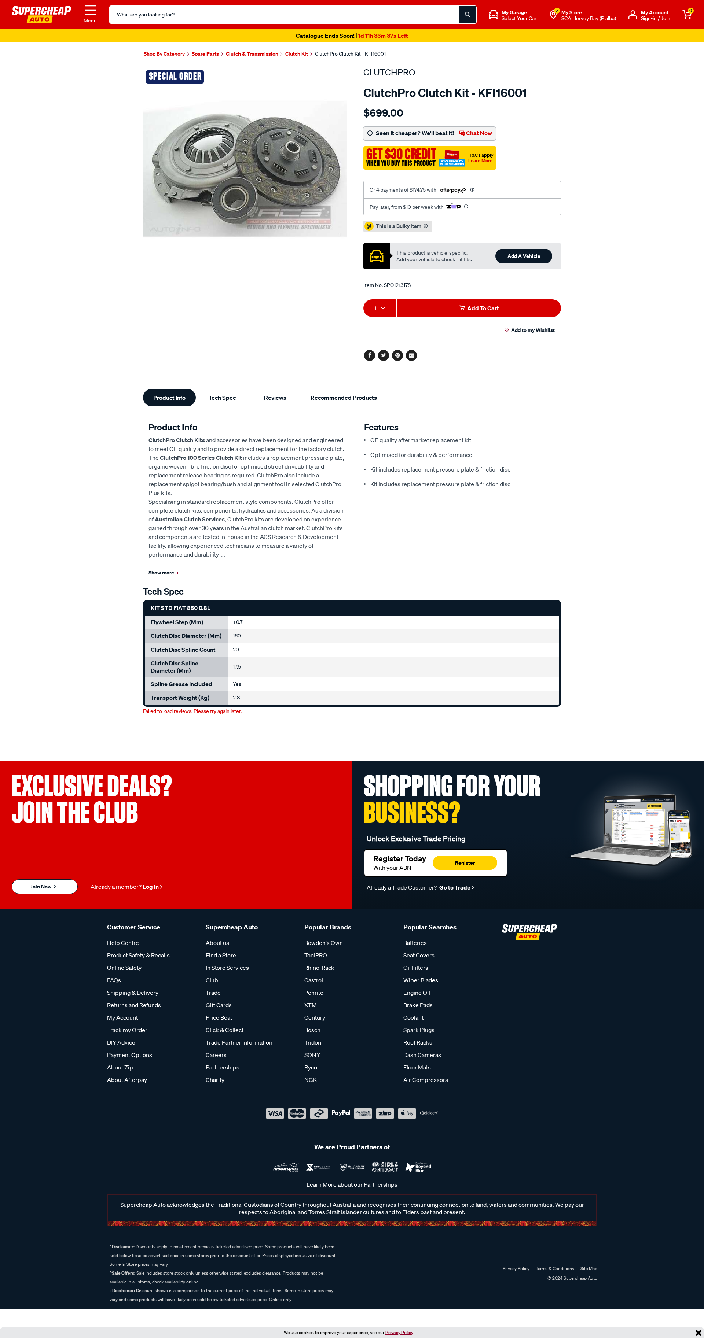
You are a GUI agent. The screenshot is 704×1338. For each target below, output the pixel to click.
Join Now (41, 886)
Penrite (313, 992)
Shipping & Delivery (132, 992)
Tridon (312, 1042)
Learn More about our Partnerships (352, 1184)
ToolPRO (315, 955)
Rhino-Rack (319, 967)
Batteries (415, 942)
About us (217, 942)
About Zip (120, 1067)
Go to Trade (454, 887)
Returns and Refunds (134, 1005)
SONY (312, 1054)
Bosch (312, 1030)
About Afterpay (127, 1079)
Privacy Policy (399, 1332)
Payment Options (129, 1054)
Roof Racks (417, 1042)
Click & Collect (224, 1030)
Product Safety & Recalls (138, 955)
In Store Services (227, 967)
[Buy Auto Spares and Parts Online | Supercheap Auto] (41, 14)
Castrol (313, 980)
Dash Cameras (422, 1054)
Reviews (275, 397)
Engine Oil (416, 992)
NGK (310, 1079)
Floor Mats (417, 1067)
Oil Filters (415, 967)
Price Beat (219, 1017)
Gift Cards (219, 1005)
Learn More (480, 160)
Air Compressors (425, 1079)
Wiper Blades (420, 980)
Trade (213, 992)
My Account (122, 1017)
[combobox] (379, 308)
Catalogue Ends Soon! (352, 35)
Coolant (413, 1017)
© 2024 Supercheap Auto (571, 1278)
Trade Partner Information (239, 1042)
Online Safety (124, 967)
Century (314, 1017)
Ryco (310, 1067)
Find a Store (221, 955)
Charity (215, 1079)
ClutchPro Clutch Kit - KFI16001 (350, 54)
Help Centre (123, 942)
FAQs (114, 980)
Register (465, 862)
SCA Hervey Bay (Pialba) (588, 18)
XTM (310, 1005)
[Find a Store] (553, 14)
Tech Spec (222, 397)
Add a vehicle (523, 255)
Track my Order (127, 1030)
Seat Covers (418, 955)
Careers (216, 1054)
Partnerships (222, 1067)
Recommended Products (344, 397)
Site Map (588, 1268)
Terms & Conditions (555, 1268)
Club (212, 980)
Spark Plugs (418, 1030)
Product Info (169, 397)
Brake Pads (418, 1005)
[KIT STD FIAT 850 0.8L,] (244, 168)
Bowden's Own (323, 942)
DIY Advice (121, 1042)
